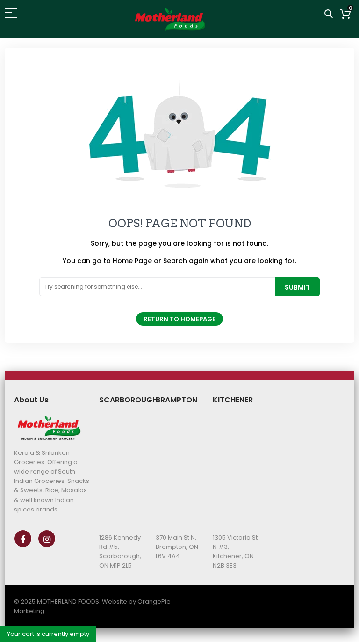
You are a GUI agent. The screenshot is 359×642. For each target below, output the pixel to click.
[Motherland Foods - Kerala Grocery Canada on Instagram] (47, 538)
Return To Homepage (179, 318)
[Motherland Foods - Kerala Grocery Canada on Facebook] (23, 538)
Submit (297, 287)
